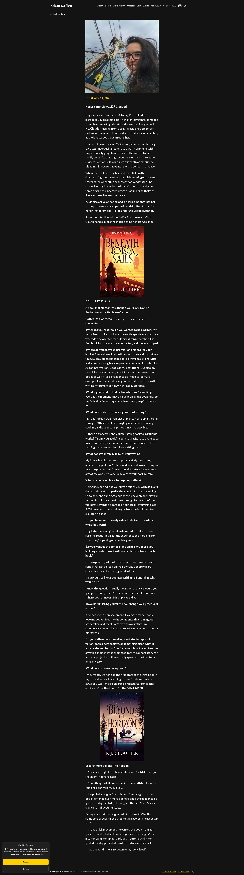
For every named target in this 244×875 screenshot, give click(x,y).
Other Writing (119, 5)
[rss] (193, 871)
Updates (131, 5)
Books (108, 5)
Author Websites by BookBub (96, 871)
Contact (166, 5)
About (100, 5)
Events (146, 5)
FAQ (174, 5)
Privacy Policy (183, 871)
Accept (26, 862)
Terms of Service (169, 871)
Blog (139, 5)
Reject (26, 869)
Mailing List (156, 5)
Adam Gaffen (61, 5)
